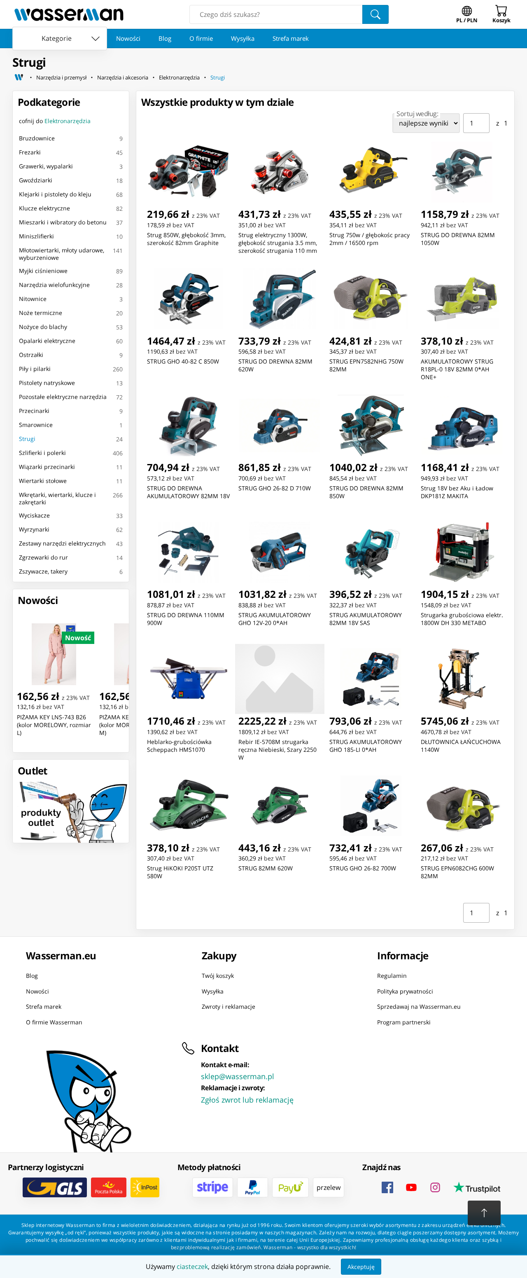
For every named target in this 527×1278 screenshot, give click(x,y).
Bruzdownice (37, 138)
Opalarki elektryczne (47, 341)
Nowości (128, 38)
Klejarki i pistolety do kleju (55, 194)
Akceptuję (361, 1267)
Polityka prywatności (405, 991)
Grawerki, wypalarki (46, 166)
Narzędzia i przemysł (61, 77)
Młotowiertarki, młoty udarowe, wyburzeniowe (61, 253)
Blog (165, 38)
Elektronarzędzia (179, 77)
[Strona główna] (19, 77)
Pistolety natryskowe (47, 383)
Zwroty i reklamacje (228, 1006)
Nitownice (33, 299)
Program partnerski (404, 1022)
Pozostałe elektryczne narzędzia (63, 397)
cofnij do (55, 121)
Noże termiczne (40, 313)
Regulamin (392, 975)
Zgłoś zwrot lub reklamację (247, 1100)
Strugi (217, 77)
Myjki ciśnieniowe (43, 271)
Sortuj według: (417, 113)
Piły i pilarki (35, 369)
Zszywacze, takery (43, 571)
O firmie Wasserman (54, 1022)
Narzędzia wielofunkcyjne (54, 285)
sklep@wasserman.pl (237, 1076)
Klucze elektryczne (44, 208)
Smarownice (36, 425)
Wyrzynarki (34, 529)
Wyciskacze (34, 515)
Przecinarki (34, 411)
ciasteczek (192, 1266)
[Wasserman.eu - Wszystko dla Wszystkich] (69, 14)
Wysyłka (242, 38)
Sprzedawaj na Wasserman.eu (419, 1006)
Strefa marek (291, 38)
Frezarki (30, 152)
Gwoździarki (35, 180)
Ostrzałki (31, 355)
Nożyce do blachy (43, 327)
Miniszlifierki (36, 236)
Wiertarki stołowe (43, 481)
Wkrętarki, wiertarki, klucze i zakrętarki (57, 498)
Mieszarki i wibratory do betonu (63, 222)
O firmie (201, 38)
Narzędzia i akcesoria (122, 77)
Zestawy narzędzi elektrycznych (62, 543)
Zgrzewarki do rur (43, 557)
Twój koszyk (218, 975)
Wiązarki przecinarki (47, 467)
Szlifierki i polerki (42, 453)
